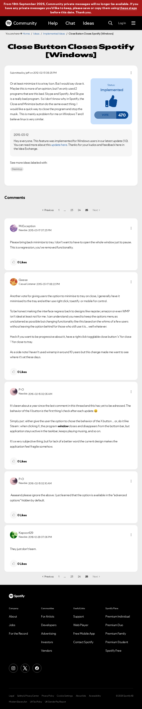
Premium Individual (117, 616)
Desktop (17, 169)
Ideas (88, 23)
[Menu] (133, 23)
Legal (11, 695)
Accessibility (95, 695)
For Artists (47, 616)
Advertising (48, 633)
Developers (48, 625)
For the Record (18, 633)
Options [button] (131, 73)
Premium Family (115, 633)
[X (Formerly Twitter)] (25, 668)
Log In (122, 23)
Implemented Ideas (54, 33)
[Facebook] (37, 668)
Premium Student (116, 642)
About (13, 616)
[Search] (110, 23)
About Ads (81, 695)
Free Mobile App (84, 633)
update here (59, 145)
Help (53, 23)
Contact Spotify (83, 642)
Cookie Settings (65, 695)
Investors (47, 642)
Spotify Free (113, 651)
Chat (70, 23)
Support (78, 616)
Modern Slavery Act (18, 701)
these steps (128, 8)
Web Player (80, 625)
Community (25, 23)
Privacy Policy (48, 695)
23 (71, 210)
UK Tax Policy (36, 701)
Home (26, 33)
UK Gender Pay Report (55, 701)
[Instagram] (13, 668)
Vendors (46, 651)
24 (79, 210)
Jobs (12, 625)
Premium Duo (114, 625)
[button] (105, 115)
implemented (111, 89)
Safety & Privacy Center (28, 695)
